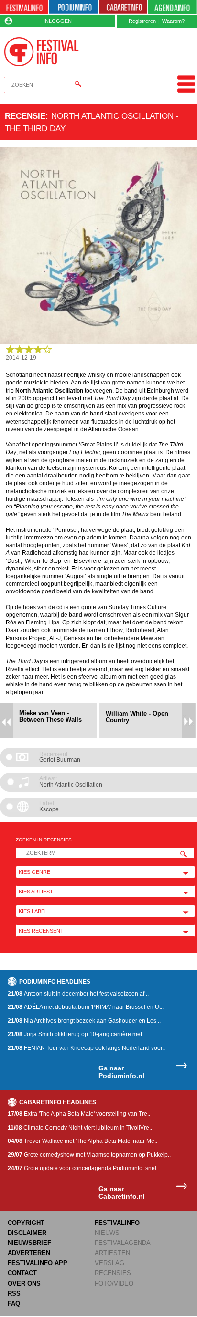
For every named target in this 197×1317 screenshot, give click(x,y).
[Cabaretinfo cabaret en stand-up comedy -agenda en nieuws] (123, 7)
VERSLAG (109, 1262)
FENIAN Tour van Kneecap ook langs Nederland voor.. (86, 1048)
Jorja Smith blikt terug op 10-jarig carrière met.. (76, 1034)
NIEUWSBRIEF (29, 1242)
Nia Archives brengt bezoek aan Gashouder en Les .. (84, 1020)
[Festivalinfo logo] (41, 51)
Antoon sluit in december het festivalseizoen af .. (78, 993)
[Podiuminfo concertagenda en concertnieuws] (73, 7)
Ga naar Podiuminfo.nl (121, 1072)
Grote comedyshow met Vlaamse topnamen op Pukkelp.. (89, 1154)
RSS (14, 1293)
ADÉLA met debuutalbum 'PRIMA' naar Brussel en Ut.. (86, 1007)
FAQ (14, 1303)
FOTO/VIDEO (114, 1283)
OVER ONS (24, 1283)
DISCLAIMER (27, 1232)
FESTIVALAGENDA (123, 1242)
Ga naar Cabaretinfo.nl (121, 1192)
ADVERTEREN (29, 1252)
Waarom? (173, 21)
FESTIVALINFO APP (37, 1262)
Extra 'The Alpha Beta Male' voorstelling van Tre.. (79, 1113)
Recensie (25, 116)
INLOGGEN (58, 21)
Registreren (142, 21)
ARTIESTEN (112, 1252)
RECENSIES (113, 1272)
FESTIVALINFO (117, 1222)
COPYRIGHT (26, 1222)
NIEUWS (107, 1232)
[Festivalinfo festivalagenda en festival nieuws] (24, 7)
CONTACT (22, 1272)
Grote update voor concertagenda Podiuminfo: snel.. (83, 1168)
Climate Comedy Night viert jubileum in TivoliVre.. (80, 1127)
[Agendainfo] (172, 7)
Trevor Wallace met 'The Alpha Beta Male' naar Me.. (82, 1141)
